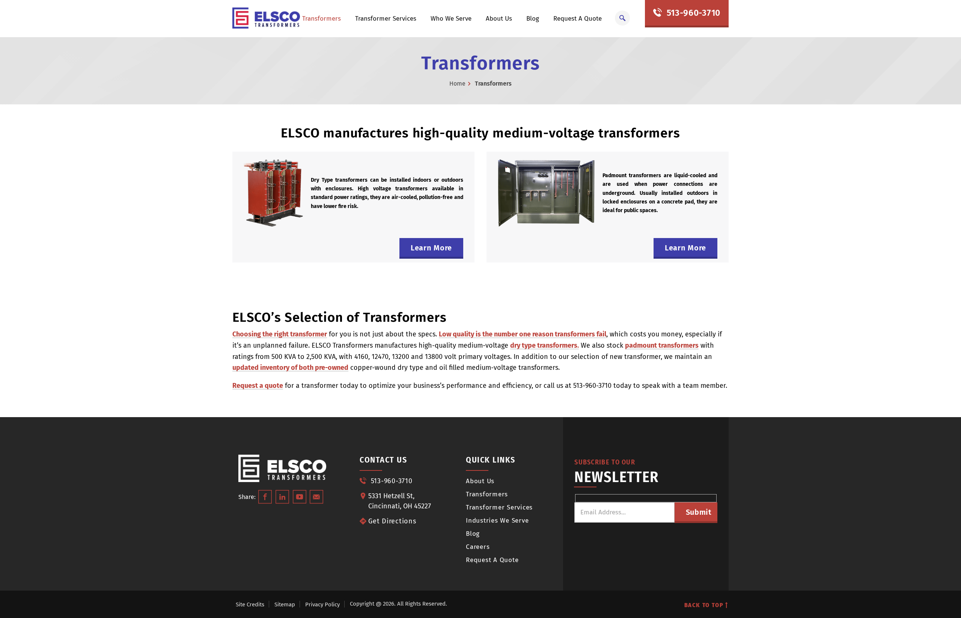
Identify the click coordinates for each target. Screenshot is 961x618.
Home (457, 83)
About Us (499, 19)
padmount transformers (662, 345)
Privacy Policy (322, 604)
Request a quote (257, 385)
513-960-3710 (692, 13)
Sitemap (284, 604)
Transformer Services (385, 19)
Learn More (431, 247)
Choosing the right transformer (279, 334)
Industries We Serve (497, 521)
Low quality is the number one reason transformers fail (522, 334)
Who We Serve (451, 19)
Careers (478, 547)
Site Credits (250, 604)
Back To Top (705, 605)
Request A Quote (577, 19)
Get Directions (392, 521)
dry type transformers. (544, 345)
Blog (532, 19)
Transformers (321, 19)
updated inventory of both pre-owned (290, 367)
